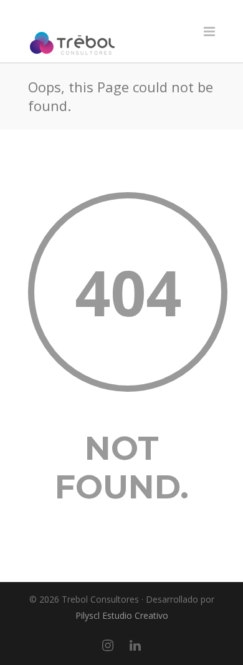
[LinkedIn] (135, 645)
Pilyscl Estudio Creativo (121, 615)
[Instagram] (107, 645)
